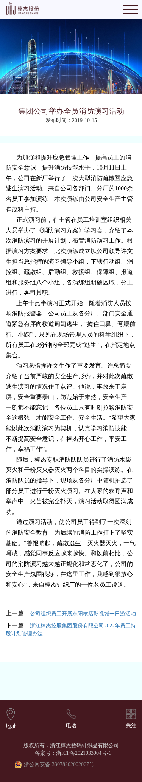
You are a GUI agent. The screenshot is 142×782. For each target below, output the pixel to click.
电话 (71, 725)
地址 (11, 726)
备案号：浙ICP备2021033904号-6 (73, 753)
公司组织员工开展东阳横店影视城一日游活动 (83, 614)
